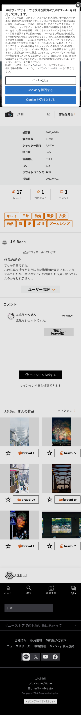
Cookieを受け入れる (40, 99)
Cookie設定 (40, 80)
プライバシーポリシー (50, 68)
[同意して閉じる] (77, 4)
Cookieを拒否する (40, 90)
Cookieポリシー (40, 65)
